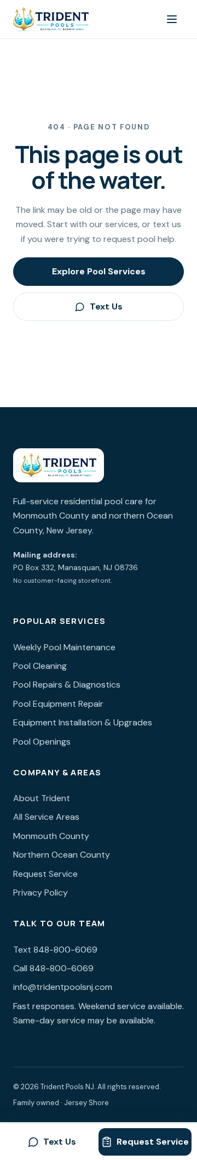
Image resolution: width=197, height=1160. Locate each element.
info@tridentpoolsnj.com (62, 987)
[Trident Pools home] (51, 19)
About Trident (41, 798)
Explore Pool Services (99, 271)
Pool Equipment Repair (58, 703)
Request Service (45, 874)
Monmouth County (51, 836)
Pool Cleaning (40, 666)
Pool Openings (42, 741)
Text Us (106, 306)
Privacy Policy (40, 892)
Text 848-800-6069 (55, 949)
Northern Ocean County (61, 854)
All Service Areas (46, 817)
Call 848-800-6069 (53, 968)
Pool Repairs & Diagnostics (66, 684)
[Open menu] (172, 19)
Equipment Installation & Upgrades (82, 722)
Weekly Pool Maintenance (64, 647)
